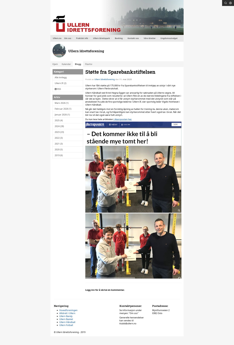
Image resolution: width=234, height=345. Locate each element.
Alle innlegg (61, 77)
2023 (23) (59, 132)
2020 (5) (59, 149)
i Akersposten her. (122, 119)
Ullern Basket (66, 319)
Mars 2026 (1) (62, 102)
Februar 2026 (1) (63, 108)
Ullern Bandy (65, 316)
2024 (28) (59, 126)
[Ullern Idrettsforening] (117, 17)
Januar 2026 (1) (62, 114)
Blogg (78, 64)
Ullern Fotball (66, 325)
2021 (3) (59, 143)
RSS (59, 89)
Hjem (55, 64)
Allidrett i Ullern (67, 313)
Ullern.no (57, 38)
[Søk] (225, 3)
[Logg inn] (230, 3)
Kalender (66, 64)
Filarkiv (88, 64)
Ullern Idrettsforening (104, 79)
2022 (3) (59, 137)
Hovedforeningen (68, 310)
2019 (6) (59, 155)
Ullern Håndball (67, 322)
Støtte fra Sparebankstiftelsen (120, 71)
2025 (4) (59, 120)
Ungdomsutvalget (169, 38)
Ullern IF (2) (60, 83)
